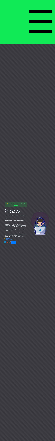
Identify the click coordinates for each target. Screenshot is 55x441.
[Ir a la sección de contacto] (8, 242)
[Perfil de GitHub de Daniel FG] (10, 242)
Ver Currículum (13, 242)
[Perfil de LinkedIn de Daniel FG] (5, 242)
